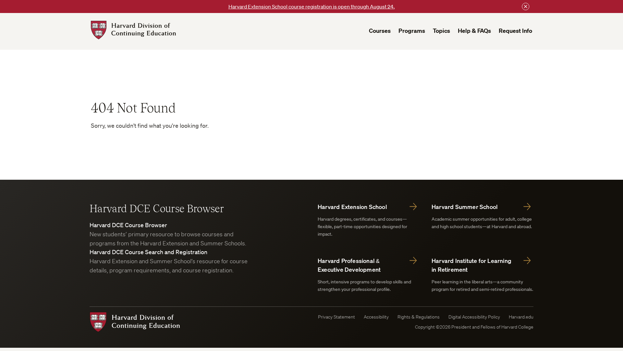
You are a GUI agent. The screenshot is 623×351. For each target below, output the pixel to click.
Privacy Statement (336, 317)
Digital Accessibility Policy (474, 317)
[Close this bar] (526, 6)
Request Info (515, 30)
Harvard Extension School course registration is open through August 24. (311, 6)
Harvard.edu (521, 317)
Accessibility (376, 317)
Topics (441, 30)
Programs (411, 30)
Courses (380, 30)
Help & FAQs (474, 30)
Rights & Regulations (418, 317)
